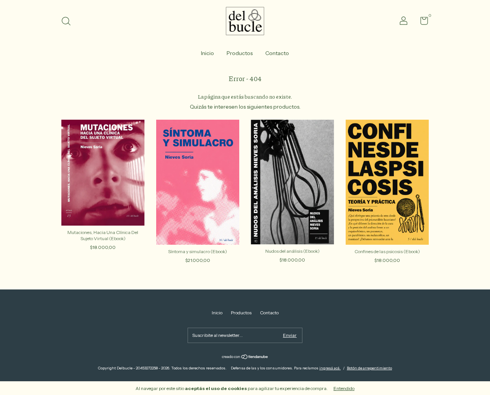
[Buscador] (68, 22)
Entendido (343, 388)
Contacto (277, 53)
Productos (240, 53)
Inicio (207, 53)
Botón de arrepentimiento (369, 368)
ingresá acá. (330, 368)
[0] (421, 22)
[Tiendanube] (245, 357)
